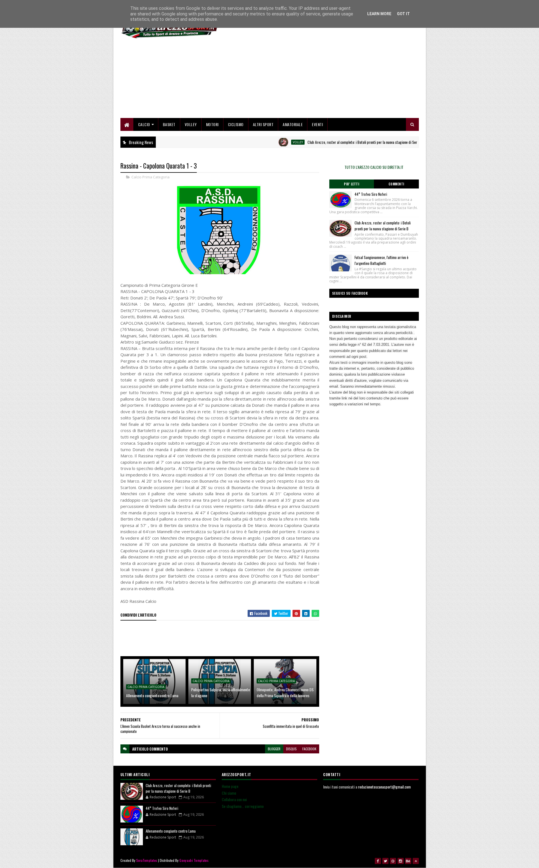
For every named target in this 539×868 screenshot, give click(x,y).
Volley (191, 124)
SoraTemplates (146, 860)
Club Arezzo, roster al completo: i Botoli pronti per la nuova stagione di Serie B (344, 142)
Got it (403, 14)
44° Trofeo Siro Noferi (371, 194)
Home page (230, 786)
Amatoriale (293, 124)
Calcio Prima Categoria (150, 176)
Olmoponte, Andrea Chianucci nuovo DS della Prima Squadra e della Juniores (285, 692)
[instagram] (401, 861)
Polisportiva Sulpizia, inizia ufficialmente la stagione (220, 692)
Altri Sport (263, 124)
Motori (212, 124)
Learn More (379, 14)
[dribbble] (393, 861)
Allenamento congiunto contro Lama (152, 695)
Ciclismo (236, 124)
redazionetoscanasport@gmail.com (384, 787)
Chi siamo (229, 793)
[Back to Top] (416, 861)
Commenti (396, 184)
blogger (274, 748)
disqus (291, 748)
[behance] (408, 861)
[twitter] (385, 861)
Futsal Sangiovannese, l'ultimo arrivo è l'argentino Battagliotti (381, 260)
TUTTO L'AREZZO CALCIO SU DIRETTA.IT (373, 167)
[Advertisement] (316, 78)
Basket (169, 124)
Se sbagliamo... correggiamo (243, 806)
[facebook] (378, 861)
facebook (309, 748)
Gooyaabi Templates (193, 860)
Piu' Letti (351, 184)
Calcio (144, 124)
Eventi (317, 124)
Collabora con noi (234, 799)
